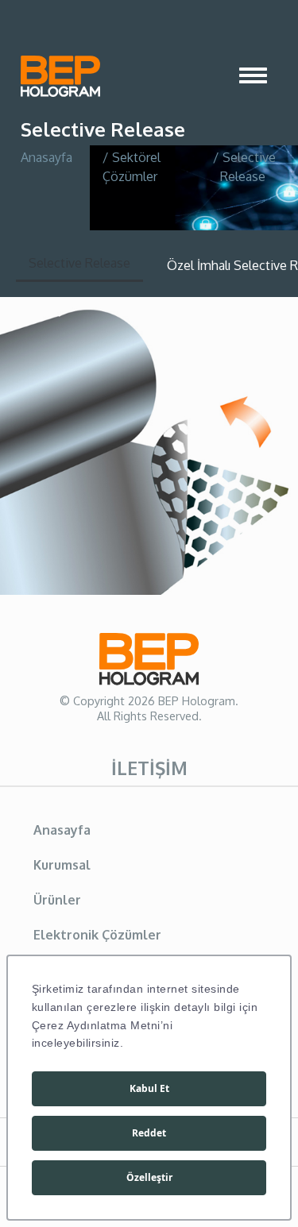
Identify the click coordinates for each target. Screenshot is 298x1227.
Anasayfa (46, 157)
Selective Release (79, 263)
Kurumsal (62, 865)
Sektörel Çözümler (132, 166)
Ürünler (57, 900)
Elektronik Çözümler (97, 935)
